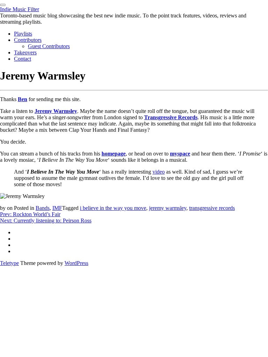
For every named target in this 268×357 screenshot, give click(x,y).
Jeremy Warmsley (56, 111)
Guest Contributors (49, 46)
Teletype (9, 263)
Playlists (23, 34)
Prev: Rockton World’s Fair (30, 214)
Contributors (28, 40)
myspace (180, 154)
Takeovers (25, 52)
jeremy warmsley (167, 208)
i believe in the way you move (113, 208)
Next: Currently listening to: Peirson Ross (45, 220)
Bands (43, 208)
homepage (114, 154)
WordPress (76, 263)
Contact (22, 59)
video (158, 172)
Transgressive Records (171, 117)
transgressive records (212, 208)
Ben (22, 99)
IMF (57, 208)
